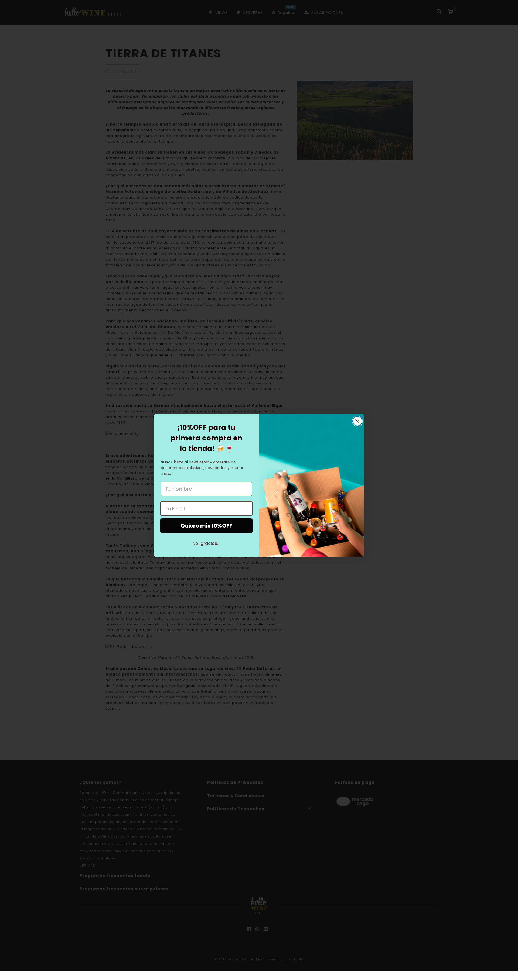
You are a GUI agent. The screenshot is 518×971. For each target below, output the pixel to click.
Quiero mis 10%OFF (206, 525)
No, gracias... (206, 543)
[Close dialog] (357, 421)
